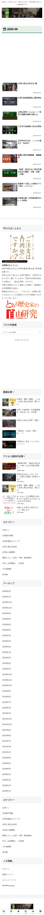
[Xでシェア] (7, 696)
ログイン (5, 869)
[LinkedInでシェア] (22, 708)
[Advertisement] (22, 57)
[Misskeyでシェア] (36, 696)
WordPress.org (8, 886)
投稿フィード (7, 874)
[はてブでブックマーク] (17, 702)
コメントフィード (9, 880)
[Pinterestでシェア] (12, 708)
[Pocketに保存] (27, 702)
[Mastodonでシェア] (17, 696)
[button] (40, 332)
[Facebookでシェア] (7, 702)
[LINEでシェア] (36, 702)
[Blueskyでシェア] (27, 696)
